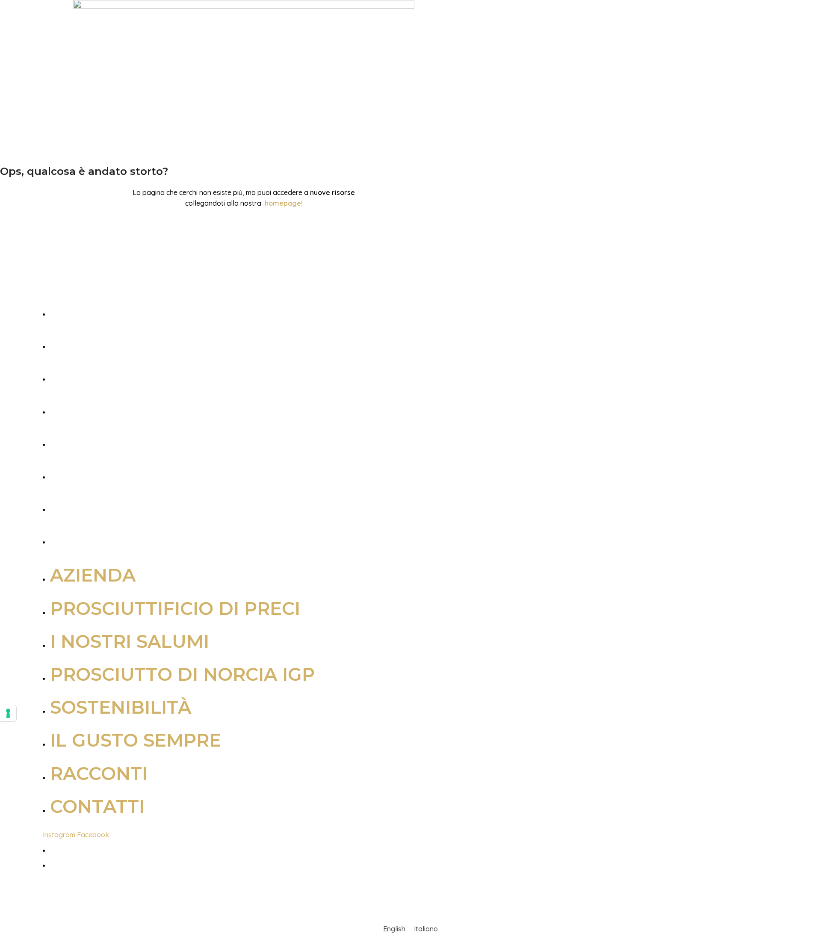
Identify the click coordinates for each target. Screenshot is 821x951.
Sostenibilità (123, 440)
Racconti (101, 505)
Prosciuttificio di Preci (178, 342)
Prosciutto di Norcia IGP (185, 408)
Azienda (95, 310)
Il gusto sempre (138, 473)
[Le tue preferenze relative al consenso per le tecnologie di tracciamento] (8, 713)
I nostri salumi (132, 375)
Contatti (100, 538)
